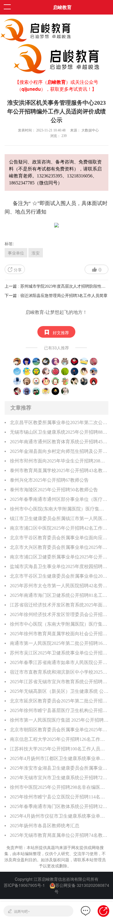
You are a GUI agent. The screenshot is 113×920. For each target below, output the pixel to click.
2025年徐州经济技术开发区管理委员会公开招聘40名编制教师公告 (59, 614)
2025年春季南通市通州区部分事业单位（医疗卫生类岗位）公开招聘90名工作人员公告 (59, 499)
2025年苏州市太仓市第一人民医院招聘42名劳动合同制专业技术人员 (59, 585)
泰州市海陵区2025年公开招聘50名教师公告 (54, 489)
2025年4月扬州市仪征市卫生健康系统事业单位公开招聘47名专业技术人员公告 (59, 816)
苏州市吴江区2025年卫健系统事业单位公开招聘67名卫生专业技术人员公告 (59, 652)
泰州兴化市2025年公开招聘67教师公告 (49, 480)
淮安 (36, 253)
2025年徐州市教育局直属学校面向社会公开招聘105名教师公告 (59, 633)
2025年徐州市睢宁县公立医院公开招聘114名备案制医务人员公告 (59, 796)
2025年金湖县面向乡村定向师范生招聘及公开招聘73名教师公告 (59, 451)
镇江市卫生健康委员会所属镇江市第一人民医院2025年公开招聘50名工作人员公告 (59, 518)
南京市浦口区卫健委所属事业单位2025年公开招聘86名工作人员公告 (59, 556)
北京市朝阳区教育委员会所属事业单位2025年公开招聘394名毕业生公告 (59, 729)
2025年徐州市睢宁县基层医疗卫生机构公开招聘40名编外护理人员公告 (59, 710)
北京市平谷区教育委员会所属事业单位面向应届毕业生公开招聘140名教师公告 (59, 537)
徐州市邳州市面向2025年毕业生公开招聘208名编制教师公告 (59, 460)
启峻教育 (62, 7)
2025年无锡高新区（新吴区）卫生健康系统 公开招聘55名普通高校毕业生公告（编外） (59, 691)
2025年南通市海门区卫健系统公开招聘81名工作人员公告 (59, 595)
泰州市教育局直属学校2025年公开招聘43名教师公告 (59, 470)
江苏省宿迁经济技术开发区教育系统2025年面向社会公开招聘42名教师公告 (59, 604)
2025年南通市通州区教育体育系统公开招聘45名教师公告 (59, 441)
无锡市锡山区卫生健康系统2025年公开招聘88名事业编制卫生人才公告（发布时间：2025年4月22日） (59, 432)
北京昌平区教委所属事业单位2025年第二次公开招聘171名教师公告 (59, 422)
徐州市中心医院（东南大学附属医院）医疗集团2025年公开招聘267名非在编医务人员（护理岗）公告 (59, 624)
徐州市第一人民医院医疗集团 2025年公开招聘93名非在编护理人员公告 (59, 720)
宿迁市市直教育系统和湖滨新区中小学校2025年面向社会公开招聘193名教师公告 (59, 672)
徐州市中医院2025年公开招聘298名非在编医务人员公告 (59, 787)
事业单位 (16, 253)
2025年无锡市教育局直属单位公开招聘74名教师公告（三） (59, 835)
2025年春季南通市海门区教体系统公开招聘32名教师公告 (59, 806)
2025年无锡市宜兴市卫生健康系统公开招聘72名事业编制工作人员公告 (59, 777)
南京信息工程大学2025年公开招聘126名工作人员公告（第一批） (59, 739)
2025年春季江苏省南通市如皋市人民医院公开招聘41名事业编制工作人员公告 (59, 662)
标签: (9, 243)
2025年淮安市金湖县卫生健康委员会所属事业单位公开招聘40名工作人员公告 (59, 768)
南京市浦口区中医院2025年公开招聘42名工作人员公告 (59, 528)
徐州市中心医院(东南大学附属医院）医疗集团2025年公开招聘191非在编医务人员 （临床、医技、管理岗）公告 (59, 508)
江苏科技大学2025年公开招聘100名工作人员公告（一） (59, 748)
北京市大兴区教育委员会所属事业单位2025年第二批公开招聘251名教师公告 (59, 547)
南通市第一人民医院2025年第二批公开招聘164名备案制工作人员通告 (59, 643)
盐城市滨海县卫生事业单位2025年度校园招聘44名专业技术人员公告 (59, 566)
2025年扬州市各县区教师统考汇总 (44, 825)
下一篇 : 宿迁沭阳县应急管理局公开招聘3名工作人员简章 (56, 295)
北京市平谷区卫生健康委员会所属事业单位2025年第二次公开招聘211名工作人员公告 (59, 576)
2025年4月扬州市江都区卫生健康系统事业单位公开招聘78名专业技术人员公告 (59, 758)
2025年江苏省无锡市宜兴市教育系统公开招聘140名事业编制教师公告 (59, 681)
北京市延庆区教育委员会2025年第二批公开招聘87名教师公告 (59, 700)
